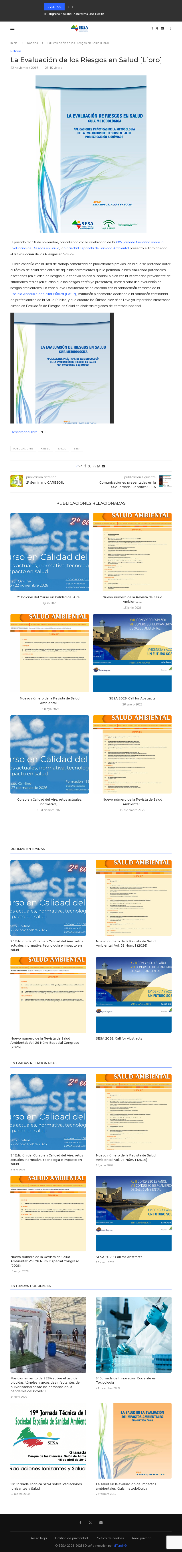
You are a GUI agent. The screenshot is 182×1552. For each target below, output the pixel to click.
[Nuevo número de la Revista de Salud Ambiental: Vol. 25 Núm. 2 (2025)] (132, 754)
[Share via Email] (103, 466)
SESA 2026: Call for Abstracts (132, 698)
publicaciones (23, 448)
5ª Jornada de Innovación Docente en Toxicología (126, 1380)
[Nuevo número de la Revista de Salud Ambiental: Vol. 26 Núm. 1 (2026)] (132, 552)
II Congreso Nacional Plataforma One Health (74, 14)
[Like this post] (80, 466)
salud (62, 448)
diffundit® (120, 1545)
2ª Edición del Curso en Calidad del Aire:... (49, 597)
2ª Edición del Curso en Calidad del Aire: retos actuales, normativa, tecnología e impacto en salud (46, 945)
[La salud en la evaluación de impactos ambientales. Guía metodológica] (134, 1441)
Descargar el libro (24, 432)
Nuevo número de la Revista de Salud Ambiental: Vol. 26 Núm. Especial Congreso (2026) (44, 1042)
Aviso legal (39, 1538)
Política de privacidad (71, 1538)
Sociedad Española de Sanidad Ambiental (96, 248)
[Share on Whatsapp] (98, 466)
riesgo (45, 448)
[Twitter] (156, 28)
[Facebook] (152, 28)
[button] (68, 6)
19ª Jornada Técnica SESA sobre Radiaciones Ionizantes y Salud (46, 1486)
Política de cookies (109, 1538)
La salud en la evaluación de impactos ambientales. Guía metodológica (126, 1486)
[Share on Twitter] (89, 466)
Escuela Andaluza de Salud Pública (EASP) (43, 294)
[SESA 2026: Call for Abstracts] (132, 653)
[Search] (169, 28)
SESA (77, 448)
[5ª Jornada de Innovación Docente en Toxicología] (134, 1335)
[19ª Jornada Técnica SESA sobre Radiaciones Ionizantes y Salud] (48, 1441)
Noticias (32, 43)
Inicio (14, 43)
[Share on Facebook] (85, 466)
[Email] (162, 28)
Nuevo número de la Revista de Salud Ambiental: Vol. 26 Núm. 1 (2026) (126, 943)
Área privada (142, 1538)
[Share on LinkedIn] (94, 466)
